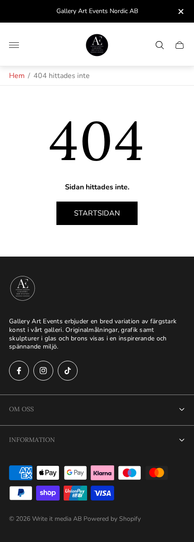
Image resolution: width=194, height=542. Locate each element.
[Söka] (160, 45)
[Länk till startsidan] (22, 289)
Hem (17, 76)
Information (32, 440)
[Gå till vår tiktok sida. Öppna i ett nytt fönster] (68, 371)
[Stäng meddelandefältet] (180, 11)
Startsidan (97, 213)
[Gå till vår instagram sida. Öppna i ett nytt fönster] (43, 371)
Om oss (21, 409)
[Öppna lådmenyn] (14, 45)
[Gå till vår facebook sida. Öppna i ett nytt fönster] (19, 371)
